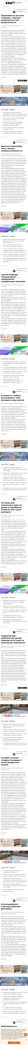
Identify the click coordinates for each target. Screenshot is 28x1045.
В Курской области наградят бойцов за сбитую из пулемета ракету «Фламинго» (14, 255)
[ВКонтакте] (18, 80)
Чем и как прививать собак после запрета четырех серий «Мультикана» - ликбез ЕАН (15, 484)
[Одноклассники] (20, 80)
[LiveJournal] (26, 80)
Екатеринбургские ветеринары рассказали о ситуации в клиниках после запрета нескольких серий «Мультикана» (15, 114)
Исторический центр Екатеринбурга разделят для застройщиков (13, 376)
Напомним (4, 62)
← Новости (4, 6)
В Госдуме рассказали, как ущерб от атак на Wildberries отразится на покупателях (15, 368)
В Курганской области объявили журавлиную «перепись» (12, 871)
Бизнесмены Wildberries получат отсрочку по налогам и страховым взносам (15, 372)
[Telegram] (22, 80)
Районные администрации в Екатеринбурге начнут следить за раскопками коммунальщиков (12, 381)
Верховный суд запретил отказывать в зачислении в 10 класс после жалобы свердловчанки (14, 241)
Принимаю (14, 1042)
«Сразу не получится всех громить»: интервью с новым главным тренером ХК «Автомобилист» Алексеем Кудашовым (15, 250)
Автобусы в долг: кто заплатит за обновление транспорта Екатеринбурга (14, 607)
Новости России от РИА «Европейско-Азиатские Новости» (10, 3)
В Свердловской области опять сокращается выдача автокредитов (13, 616)
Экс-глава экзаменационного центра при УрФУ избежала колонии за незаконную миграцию (14, 260)
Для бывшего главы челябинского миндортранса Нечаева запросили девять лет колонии (15, 469)
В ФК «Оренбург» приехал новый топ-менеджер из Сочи (14, 128)
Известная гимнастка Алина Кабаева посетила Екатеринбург (13, 119)
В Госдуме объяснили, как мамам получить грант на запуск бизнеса (12, 132)
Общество (3, 77)
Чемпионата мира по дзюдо (18, 519)
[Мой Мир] (24, 80)
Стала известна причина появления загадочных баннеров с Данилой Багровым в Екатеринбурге (13, 124)
